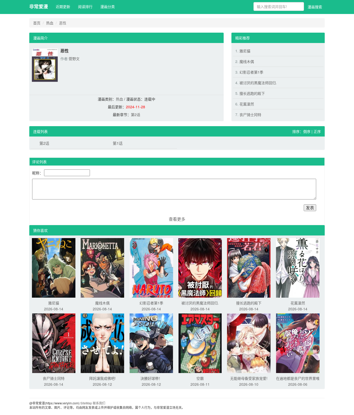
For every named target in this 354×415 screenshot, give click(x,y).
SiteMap (86, 403)
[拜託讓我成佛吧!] (102, 342)
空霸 (200, 378)
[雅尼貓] (53, 267)
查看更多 (177, 219)
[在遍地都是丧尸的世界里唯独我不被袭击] (298, 342)
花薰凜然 (246, 103)
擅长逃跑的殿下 (252, 93)
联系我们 (99, 403)
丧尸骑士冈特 (250, 114)
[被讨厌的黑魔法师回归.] (200, 267)
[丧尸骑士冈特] (53, 342)
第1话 (118, 143)
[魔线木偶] (102, 267)
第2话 (135, 114)
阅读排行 (85, 6)
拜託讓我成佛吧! (102, 378)
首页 (36, 22)
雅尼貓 (244, 50)
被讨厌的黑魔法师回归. (258, 82)
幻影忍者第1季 (251, 72)
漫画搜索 (315, 6)
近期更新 (63, 6)
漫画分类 (107, 6)
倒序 (306, 131)
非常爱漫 (38, 6)
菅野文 (74, 58)
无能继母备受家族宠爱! (248, 378)
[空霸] (200, 342)
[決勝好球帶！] (151, 342)
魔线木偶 (246, 61)
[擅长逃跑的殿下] (249, 267)
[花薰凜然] (298, 267)
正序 (317, 131)
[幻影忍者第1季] (151, 267)
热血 (49, 22)
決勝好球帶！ (151, 378)
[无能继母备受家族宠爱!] (249, 342)
